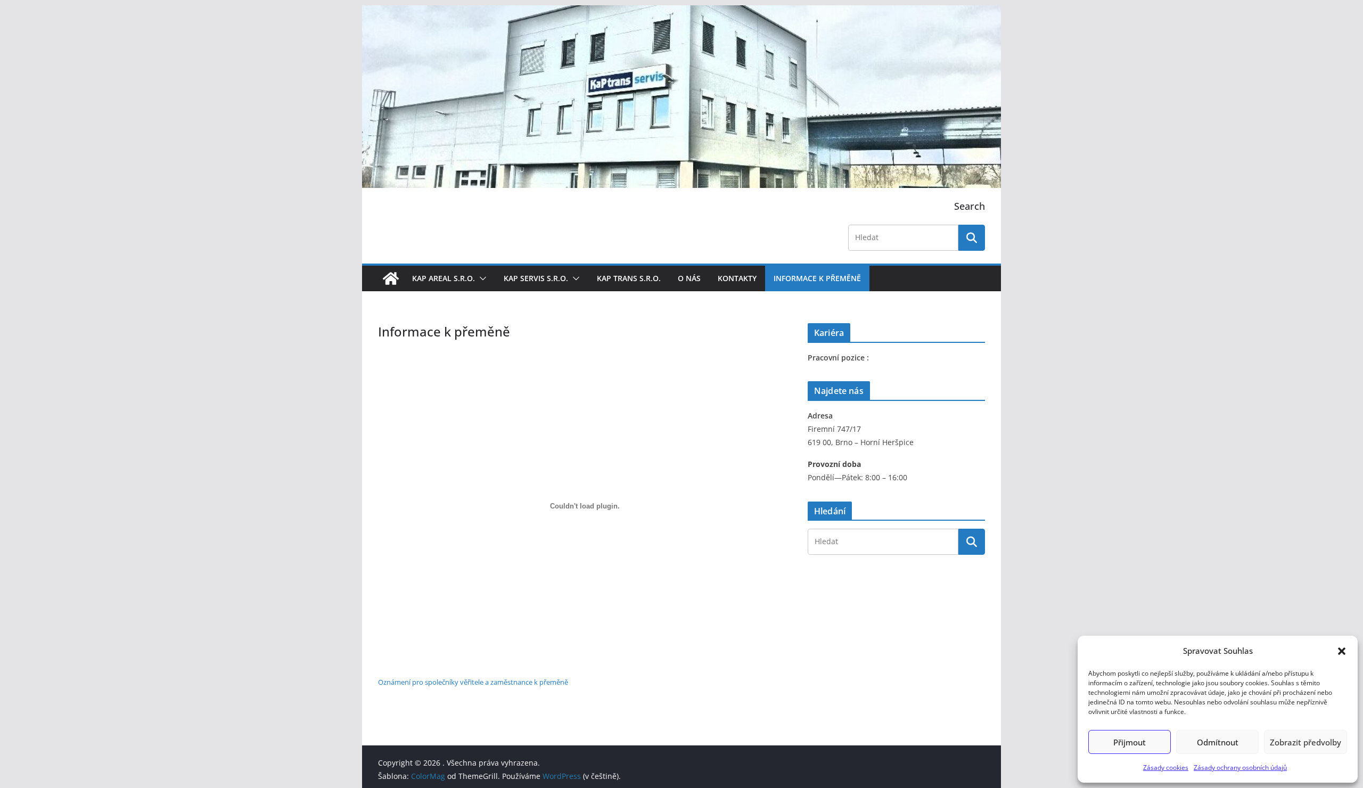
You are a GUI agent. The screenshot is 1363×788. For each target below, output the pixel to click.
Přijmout (1129, 742)
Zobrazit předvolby (1305, 742)
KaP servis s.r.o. (536, 278)
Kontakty (737, 278)
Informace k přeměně (817, 278)
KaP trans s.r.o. (629, 278)
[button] (1341, 651)
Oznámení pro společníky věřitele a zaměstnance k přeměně (473, 682)
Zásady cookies (1165, 767)
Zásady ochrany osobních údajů (1240, 767)
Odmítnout (1217, 742)
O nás (689, 278)
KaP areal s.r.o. (443, 278)
